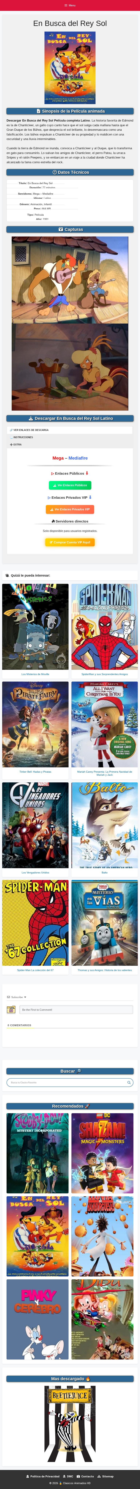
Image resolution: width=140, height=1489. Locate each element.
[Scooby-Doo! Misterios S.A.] (38, 1153)
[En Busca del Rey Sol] (38, 1236)
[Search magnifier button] (129, 1082)
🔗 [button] (29, 430)
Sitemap (108, 1476)
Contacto (87, 1476)
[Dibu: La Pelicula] (102, 1319)
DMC (69, 1476)
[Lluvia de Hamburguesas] (102, 1236)
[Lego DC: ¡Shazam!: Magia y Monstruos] (102, 1153)
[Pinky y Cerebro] (38, 1319)
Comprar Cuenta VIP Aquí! (72, 542)
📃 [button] (21, 437)
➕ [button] (16, 444)
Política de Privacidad (44, 1476)
